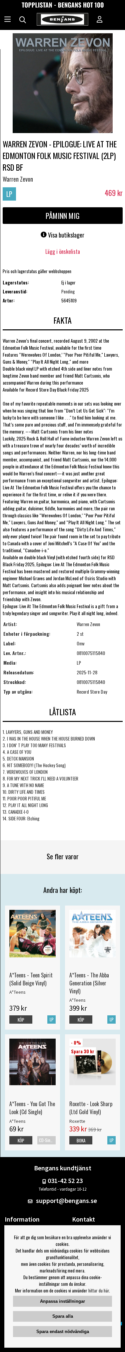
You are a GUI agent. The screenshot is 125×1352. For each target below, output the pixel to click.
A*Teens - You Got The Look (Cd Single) (32, 1108)
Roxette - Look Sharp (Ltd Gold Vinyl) (90, 1108)
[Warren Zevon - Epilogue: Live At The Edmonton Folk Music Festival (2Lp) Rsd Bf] (63, 83)
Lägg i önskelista (62, 251)
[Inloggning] (100, 20)
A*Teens (17, 992)
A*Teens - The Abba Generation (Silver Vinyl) (89, 983)
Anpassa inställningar (62, 1301)
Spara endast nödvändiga (62, 1331)
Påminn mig (63, 215)
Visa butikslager (65, 235)
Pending (68, 291)
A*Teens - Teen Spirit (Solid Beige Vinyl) (31, 979)
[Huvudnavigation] (7, 20)
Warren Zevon (18, 179)
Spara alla (62, 1316)
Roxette (77, 1121)
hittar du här (98, 1290)
